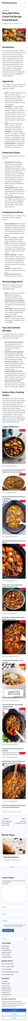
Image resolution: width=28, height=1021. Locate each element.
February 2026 (6, 983)
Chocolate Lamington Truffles (20, 821)
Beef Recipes (5, 946)
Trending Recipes (7, 957)
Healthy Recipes (6, 952)
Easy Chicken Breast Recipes (10, 972)
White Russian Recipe (11, 857)
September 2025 (6, 994)
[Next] (24, 852)
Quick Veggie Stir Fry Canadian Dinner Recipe (7, 822)
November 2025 (6, 990)
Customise (14, 1014)
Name (5, 907)
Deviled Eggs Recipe (7, 974)
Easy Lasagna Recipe (8, 966)
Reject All (14, 1018)
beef (4, 811)
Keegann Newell (7, 23)
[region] (14, 1009)
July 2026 (4, 981)
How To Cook (5, 954)
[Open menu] (25, 3)
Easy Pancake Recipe (8, 964)
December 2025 (6, 988)
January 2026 (6, 985)
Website (5, 921)
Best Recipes (5, 10)
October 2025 (6, 992)
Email (5, 914)
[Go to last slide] (4, 852)
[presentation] (14, 846)
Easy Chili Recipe (6, 969)
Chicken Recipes (6, 950)
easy (13, 811)
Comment (5, 883)
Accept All (14, 1010)
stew (18, 811)
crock (9, 811)
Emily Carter (8, 859)
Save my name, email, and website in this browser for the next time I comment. (14, 925)
